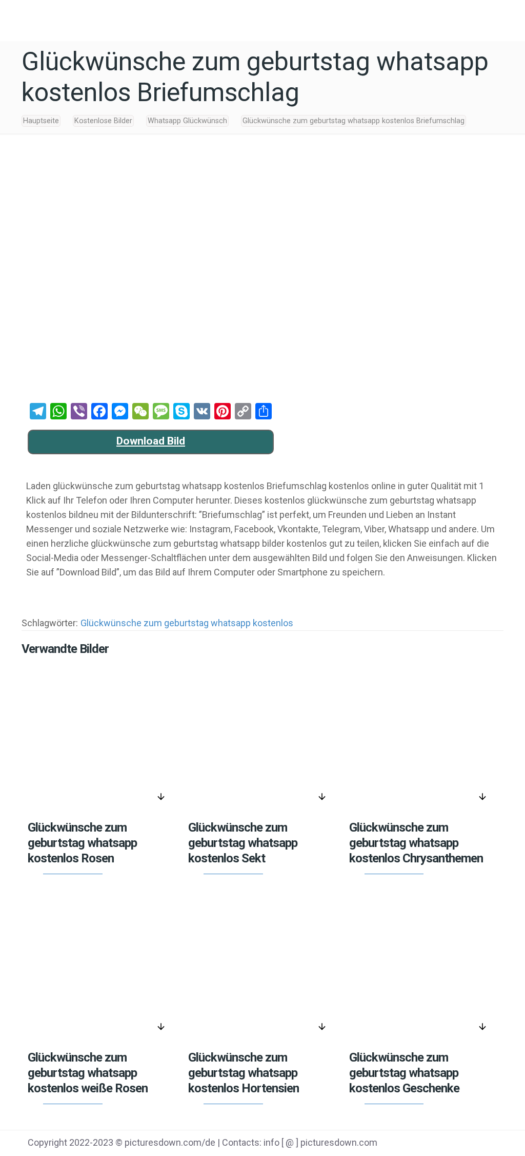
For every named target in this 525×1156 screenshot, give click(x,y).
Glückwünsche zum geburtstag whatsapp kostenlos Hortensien (243, 1072)
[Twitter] (423, 1143)
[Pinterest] (449, 1143)
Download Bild (150, 441)
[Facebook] (397, 1143)
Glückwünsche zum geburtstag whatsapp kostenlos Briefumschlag (354, 121)
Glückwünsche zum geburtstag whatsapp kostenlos (186, 623)
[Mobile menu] (508, 18)
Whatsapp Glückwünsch (187, 121)
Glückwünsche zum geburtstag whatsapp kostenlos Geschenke (404, 1072)
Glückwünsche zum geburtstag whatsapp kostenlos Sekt (242, 842)
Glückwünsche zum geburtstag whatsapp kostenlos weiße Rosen (88, 1072)
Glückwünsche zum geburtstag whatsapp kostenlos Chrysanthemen (416, 842)
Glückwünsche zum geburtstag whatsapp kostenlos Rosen (82, 842)
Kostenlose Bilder (103, 121)
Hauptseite (41, 121)
